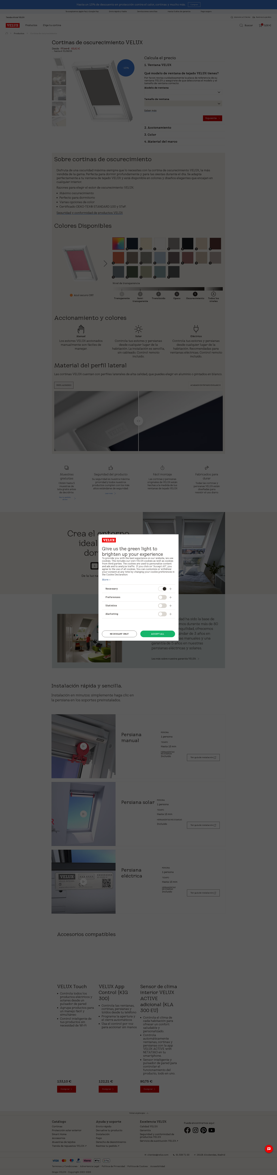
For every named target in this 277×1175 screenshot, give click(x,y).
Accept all (157, 634)
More (105, 579)
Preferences (112, 597)
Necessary (111, 588)
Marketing (111, 613)
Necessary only (119, 634)
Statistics (111, 605)
